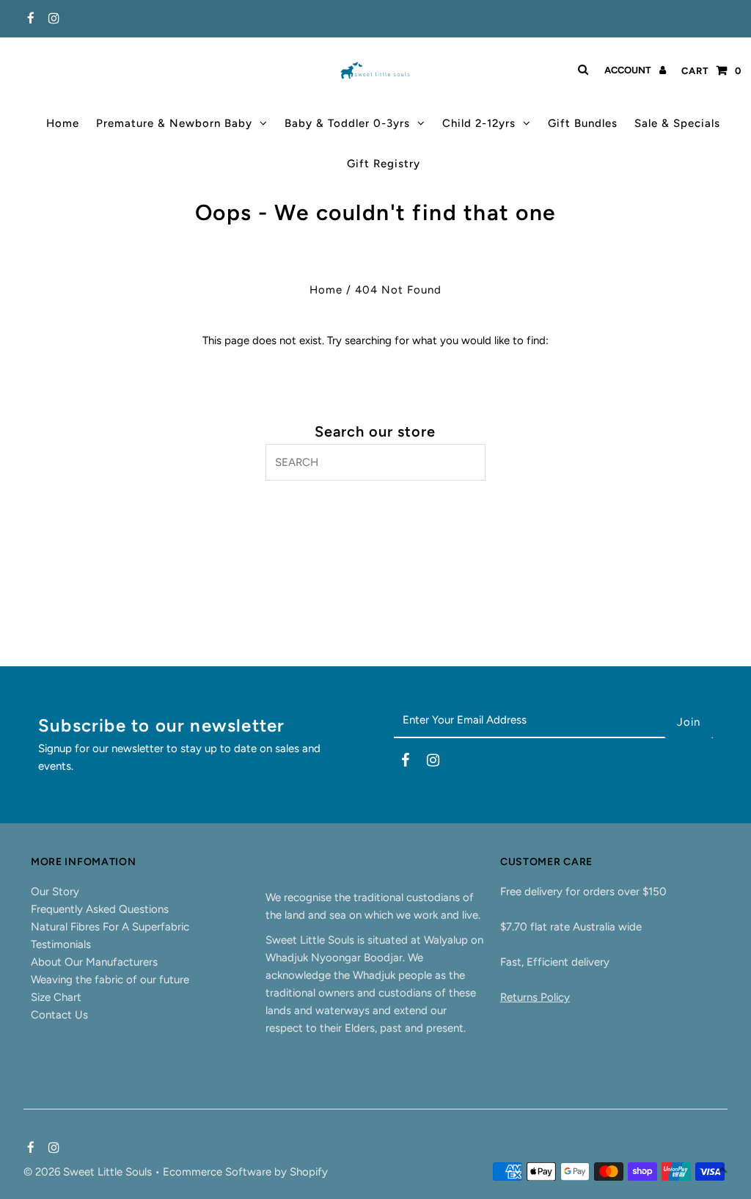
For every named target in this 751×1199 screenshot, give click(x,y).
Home (62, 123)
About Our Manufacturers (94, 962)
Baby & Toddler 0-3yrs (347, 123)
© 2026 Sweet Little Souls (89, 1171)
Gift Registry (383, 163)
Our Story (55, 891)
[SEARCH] (580, 70)
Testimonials (61, 944)
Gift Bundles (583, 123)
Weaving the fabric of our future (110, 979)
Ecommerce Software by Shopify (245, 1171)
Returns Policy (535, 997)
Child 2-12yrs (479, 123)
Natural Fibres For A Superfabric (110, 926)
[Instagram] (52, 19)
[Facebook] (28, 19)
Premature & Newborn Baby (174, 123)
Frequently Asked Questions (100, 909)
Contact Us (59, 1014)
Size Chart (56, 997)
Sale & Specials (677, 123)
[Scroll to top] (721, 1169)
